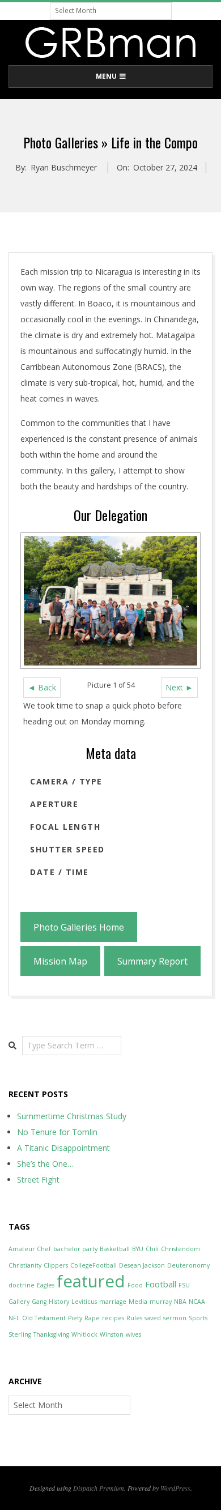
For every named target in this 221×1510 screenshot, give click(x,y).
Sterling (19, 1334)
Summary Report (152, 961)
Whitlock (84, 1334)
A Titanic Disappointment (63, 1147)
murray (161, 1302)
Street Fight (38, 1179)
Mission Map (60, 961)
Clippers (56, 1265)
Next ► (179, 687)
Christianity (24, 1265)
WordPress (175, 1487)
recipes (113, 1318)
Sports (198, 1318)
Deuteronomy (188, 1265)
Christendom (180, 1249)
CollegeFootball (93, 1265)
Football (160, 1284)
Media (138, 1302)
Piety (75, 1318)
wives (133, 1334)
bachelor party (75, 1249)
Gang (39, 1302)
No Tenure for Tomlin (57, 1132)
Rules (134, 1318)
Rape (92, 1318)
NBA (180, 1302)
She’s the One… (45, 1163)
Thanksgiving (51, 1334)
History (59, 1302)
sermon (174, 1318)
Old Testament (44, 1318)
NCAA (197, 1302)
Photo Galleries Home (78, 927)
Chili (152, 1249)
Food (135, 1285)
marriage (112, 1302)
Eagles (45, 1285)
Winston (112, 1334)
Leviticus (84, 1302)
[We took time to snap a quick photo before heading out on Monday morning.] (110, 601)
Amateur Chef (29, 1249)
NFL (14, 1318)
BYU (137, 1249)
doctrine (21, 1285)
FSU (184, 1285)
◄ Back (42, 687)
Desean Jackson (142, 1265)
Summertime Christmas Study (71, 1116)
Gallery (18, 1302)
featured (91, 1281)
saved (152, 1318)
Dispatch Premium (98, 1487)
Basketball (115, 1249)
